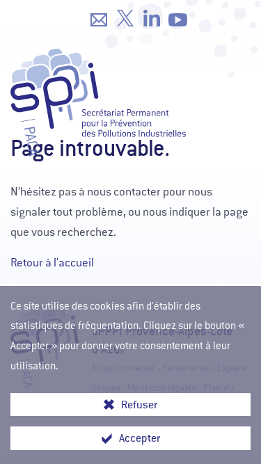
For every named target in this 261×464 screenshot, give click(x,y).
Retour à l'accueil (52, 262)
